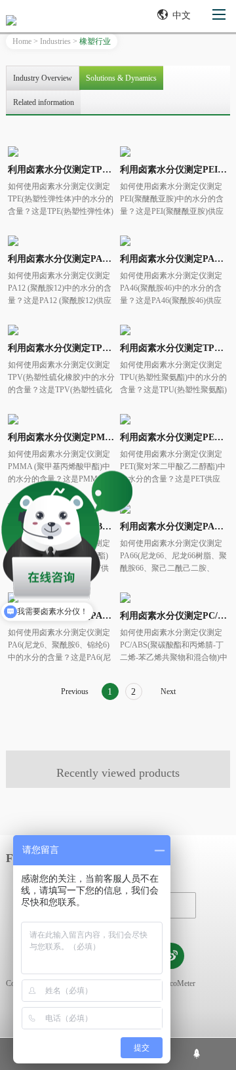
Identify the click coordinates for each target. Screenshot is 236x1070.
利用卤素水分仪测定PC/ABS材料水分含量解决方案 (173, 616)
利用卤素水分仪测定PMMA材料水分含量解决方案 (61, 437)
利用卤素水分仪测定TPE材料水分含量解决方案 (61, 170)
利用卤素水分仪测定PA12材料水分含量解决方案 (61, 259)
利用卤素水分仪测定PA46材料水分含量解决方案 (173, 259)
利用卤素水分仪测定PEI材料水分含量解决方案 (173, 170)
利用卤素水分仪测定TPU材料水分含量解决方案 (173, 348)
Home (21, 41)
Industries (55, 41)
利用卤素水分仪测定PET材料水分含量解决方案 (173, 437)
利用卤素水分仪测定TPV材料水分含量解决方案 (61, 348)
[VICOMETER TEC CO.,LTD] (55, 20)
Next (168, 691)
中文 (181, 15)
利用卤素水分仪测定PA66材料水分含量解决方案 (173, 526)
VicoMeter (179, 983)
